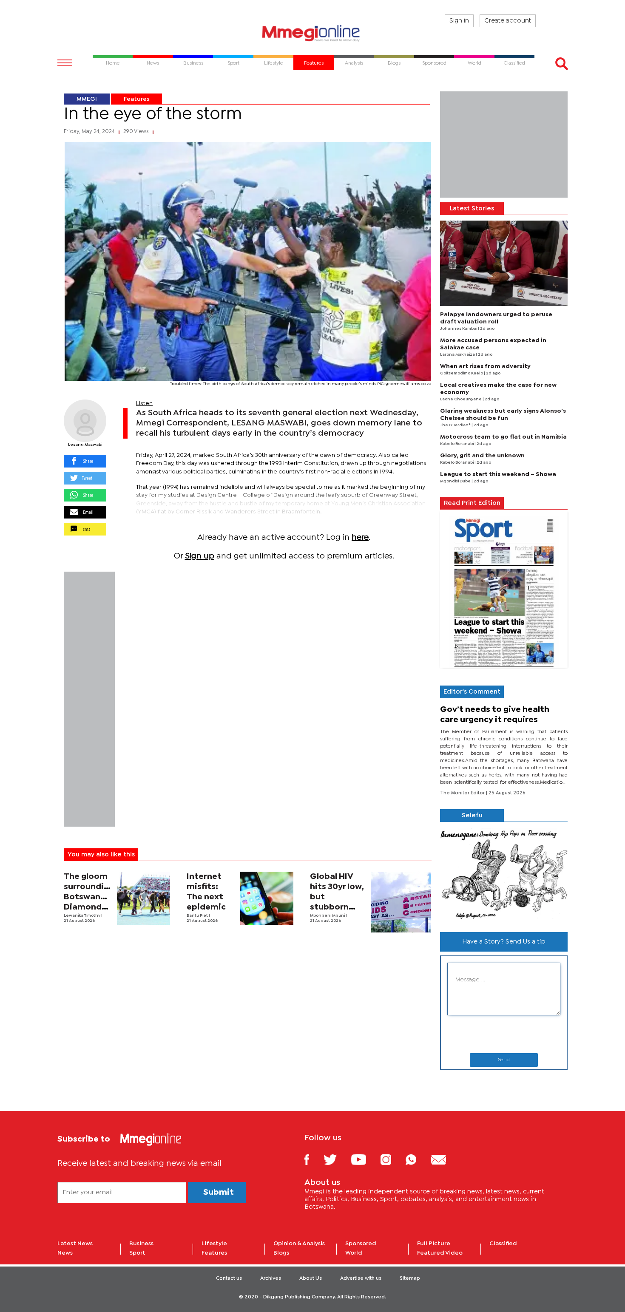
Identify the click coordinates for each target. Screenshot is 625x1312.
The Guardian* (456, 425)
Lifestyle (214, 1243)
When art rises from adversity (485, 366)
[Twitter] (336, 1159)
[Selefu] (504, 873)
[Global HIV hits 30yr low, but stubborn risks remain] (401, 902)
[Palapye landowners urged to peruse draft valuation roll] (504, 263)
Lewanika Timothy (82, 916)
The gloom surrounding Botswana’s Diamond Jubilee (89, 897)
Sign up (199, 556)
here (360, 537)
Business (141, 1243)
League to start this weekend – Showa (498, 474)
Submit (218, 1192)
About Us (310, 1278)
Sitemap (410, 1278)
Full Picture (433, 1243)
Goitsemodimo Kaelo (462, 373)
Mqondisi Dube (456, 481)
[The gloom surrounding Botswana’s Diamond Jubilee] (143, 898)
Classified (503, 1243)
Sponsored (360, 1243)
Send (504, 1060)
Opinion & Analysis (299, 1243)
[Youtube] (364, 1159)
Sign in (459, 20)
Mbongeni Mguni (328, 916)
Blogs (281, 1252)
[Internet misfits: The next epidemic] (266, 898)
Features (136, 99)
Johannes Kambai (459, 329)
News (65, 1252)
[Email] (445, 1159)
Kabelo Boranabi (457, 444)
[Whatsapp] (417, 1159)
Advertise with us (360, 1278)
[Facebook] (313, 1159)
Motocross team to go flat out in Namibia (503, 436)
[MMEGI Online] (312, 33)
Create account (507, 20)
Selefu (472, 815)
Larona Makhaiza (458, 355)
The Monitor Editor (463, 793)
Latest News (75, 1243)
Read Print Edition (472, 503)
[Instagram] (392, 1159)
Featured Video (440, 1252)
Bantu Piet (198, 916)
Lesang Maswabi (85, 445)
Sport (137, 1252)
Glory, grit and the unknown (482, 455)
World (353, 1252)
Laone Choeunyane (461, 399)
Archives (270, 1278)
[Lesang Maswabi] (85, 421)
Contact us (229, 1278)
